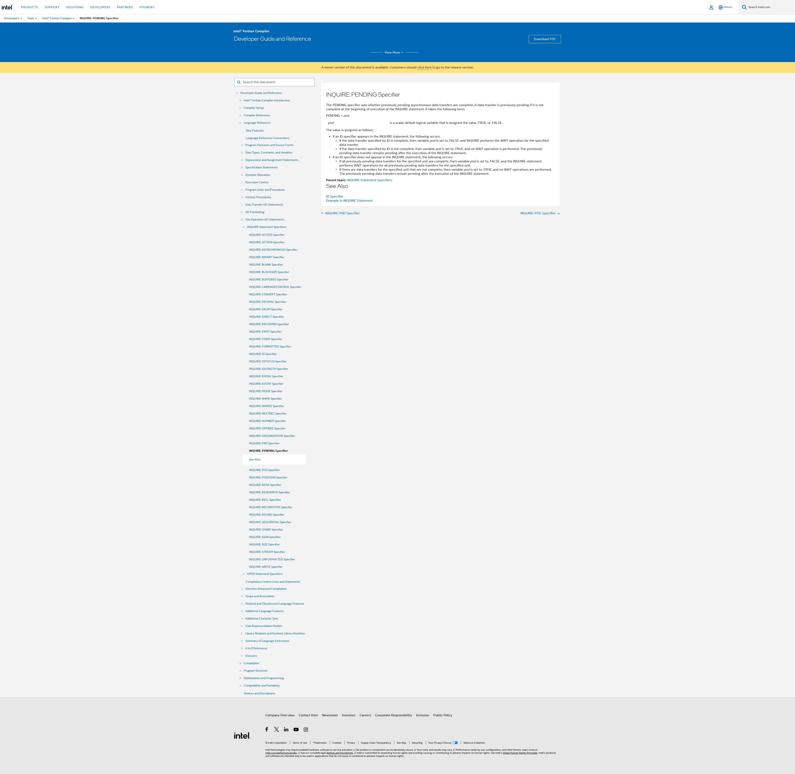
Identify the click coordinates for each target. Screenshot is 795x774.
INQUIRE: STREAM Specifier (267, 552)
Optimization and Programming (264, 678)
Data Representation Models (263, 626)
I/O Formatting (254, 212)
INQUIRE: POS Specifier (264, 470)
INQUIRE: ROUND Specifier (266, 514)
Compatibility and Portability (262, 685)
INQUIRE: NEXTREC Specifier (268, 413)
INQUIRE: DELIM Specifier (265, 309)
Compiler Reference (257, 115)
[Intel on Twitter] (276, 730)
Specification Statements (261, 167)
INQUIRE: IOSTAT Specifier (266, 384)
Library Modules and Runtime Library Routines (275, 633)
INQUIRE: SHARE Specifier (266, 529)
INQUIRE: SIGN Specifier (265, 537)
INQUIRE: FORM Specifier (265, 339)
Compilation (251, 663)
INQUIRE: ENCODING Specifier (269, 324)
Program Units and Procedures (265, 190)
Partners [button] (125, 7)
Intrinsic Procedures (258, 197)
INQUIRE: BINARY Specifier (266, 257)
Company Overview (280, 715)
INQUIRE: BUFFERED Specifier (268, 279)
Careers (365, 715)
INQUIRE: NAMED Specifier (266, 406)
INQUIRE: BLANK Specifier (266, 264)
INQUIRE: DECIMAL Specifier (267, 302)
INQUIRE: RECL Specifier (265, 500)
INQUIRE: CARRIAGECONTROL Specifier (275, 287)
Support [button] (52, 7)
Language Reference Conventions (268, 138)
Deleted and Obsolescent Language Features (274, 603)
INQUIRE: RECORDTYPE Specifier (270, 507)
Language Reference (257, 123)
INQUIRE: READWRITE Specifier (269, 492)
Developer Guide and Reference (261, 93)
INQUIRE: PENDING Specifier (268, 451)
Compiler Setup (254, 108)
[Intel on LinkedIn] (286, 730)
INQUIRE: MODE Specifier (265, 391)
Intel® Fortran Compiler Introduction (267, 100)
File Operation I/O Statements (264, 219)
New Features (255, 130)
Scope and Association (259, 596)
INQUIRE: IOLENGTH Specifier (268, 369)
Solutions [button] (75, 7)
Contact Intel (308, 715)
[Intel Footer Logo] (242, 735)
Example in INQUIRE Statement (349, 201)
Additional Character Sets (261, 618)
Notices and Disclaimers (259, 693)
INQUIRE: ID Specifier (263, 354)
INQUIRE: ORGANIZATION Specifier (272, 436)
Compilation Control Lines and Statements (273, 581)
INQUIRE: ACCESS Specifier (266, 235)
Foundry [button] (147, 7)
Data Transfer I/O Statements (264, 204)
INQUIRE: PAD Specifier (264, 443)
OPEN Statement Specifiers (265, 574)
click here (424, 67)
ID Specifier (334, 196)
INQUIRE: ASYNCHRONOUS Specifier (273, 250)
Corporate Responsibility (393, 715)
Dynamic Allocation (257, 175)
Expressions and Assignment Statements (271, 160)
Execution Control (257, 182)
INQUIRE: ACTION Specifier (266, 242)
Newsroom (330, 715)
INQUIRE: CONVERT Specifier (268, 294)
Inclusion (422, 715)
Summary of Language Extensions (267, 641)
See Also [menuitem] (254, 459)
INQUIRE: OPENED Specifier (267, 428)
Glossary (251, 656)
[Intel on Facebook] (267, 730)
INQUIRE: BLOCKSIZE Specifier (269, 272)
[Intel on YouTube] (296, 730)
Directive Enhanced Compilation (266, 589)
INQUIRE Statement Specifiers (266, 227)
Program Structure (256, 670)
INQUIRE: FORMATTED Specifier (270, 346)
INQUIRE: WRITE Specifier (266, 567)
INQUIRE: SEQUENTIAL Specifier (270, 522)
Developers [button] (100, 7)
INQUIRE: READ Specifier (265, 485)
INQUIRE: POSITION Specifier (268, 477)
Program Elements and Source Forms (269, 145)
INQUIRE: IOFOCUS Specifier (268, 361)
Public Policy (442, 715)
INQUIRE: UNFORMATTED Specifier (272, 559)
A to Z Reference (256, 648)
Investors (348, 715)
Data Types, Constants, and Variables (269, 152)
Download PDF (545, 39)
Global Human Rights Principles (520, 752)
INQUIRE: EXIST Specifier (265, 331)
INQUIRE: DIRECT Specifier (266, 317)
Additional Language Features (264, 611)
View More (392, 52)
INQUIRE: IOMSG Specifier (266, 376)
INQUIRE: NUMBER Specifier (267, 421)
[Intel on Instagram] (306, 730)
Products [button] (29, 7)
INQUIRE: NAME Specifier (265, 398)
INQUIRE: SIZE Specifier (264, 544)
